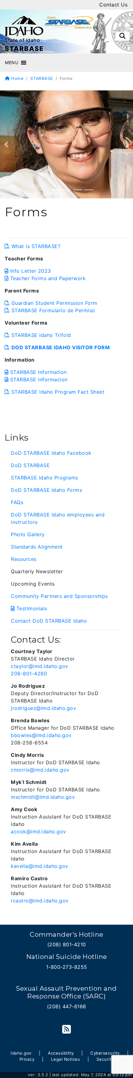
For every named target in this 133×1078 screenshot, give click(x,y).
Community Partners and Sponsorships (59, 596)
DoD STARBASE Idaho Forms (46, 490)
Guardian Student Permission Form (54, 303)
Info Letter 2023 (30, 271)
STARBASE (41, 78)
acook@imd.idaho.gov (38, 831)
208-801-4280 (29, 673)
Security (105, 1059)
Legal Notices (65, 1059)
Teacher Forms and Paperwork (48, 278)
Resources (23, 559)
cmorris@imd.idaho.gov (40, 770)
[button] (11, 62)
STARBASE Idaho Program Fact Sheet (57, 392)
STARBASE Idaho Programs (44, 478)
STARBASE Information (38, 372)
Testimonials (31, 608)
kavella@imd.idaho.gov (39, 866)
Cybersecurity (105, 1053)
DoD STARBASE (30, 465)
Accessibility (61, 1053)
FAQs (17, 502)
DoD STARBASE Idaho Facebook (51, 453)
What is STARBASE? (35, 246)
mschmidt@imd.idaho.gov (43, 797)
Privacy (27, 1059)
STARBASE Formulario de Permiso (53, 310)
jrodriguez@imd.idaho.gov (43, 708)
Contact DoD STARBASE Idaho (49, 621)
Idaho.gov (21, 1053)
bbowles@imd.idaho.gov (41, 735)
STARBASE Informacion (39, 379)
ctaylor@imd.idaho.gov (39, 666)
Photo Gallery (28, 534)
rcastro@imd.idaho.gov (40, 901)
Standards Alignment (37, 547)
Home (17, 78)
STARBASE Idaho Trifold (41, 335)
